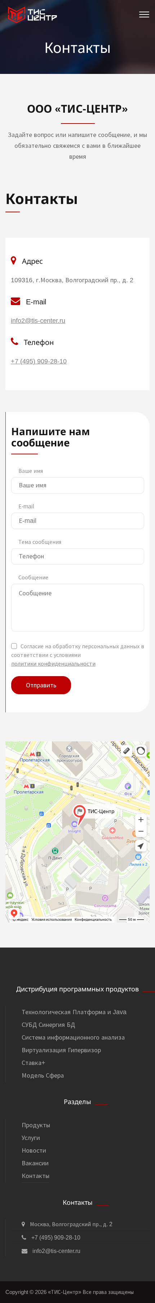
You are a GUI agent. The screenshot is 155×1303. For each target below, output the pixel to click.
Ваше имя (30, 471)
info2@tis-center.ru (38, 320)
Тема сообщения (39, 542)
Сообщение (33, 577)
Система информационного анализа (73, 1037)
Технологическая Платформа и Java (74, 1012)
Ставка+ (33, 1062)
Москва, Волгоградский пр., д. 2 (70, 1224)
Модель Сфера (43, 1075)
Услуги (31, 1137)
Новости (34, 1150)
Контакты (35, 1175)
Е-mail (26, 506)
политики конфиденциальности (53, 664)
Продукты (36, 1125)
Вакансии (35, 1163)
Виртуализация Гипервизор (61, 1050)
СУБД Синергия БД (48, 1024)
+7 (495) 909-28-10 (39, 361)
